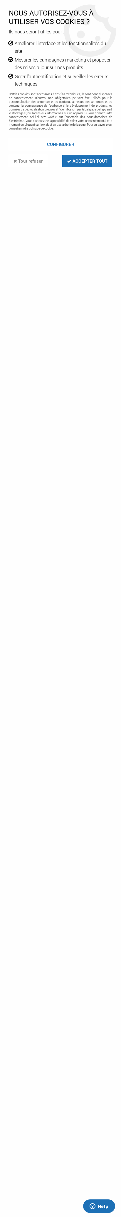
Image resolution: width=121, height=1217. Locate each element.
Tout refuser (30, 161)
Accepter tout (89, 161)
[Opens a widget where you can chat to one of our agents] (99, 1206)
